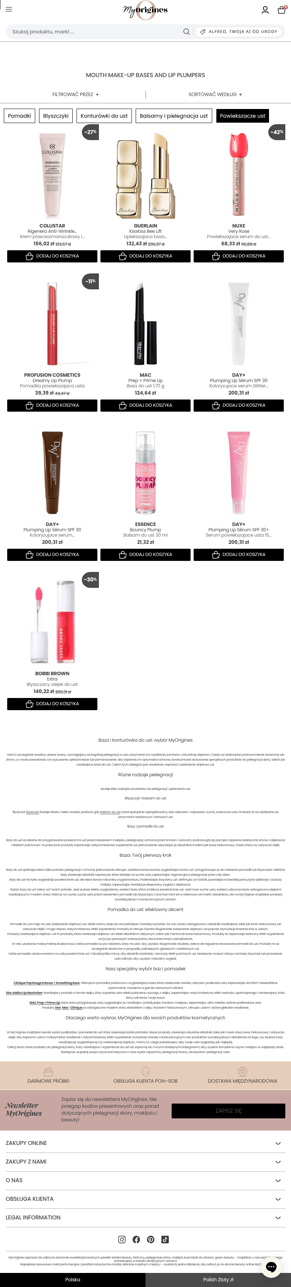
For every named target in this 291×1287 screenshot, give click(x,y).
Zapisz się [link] (229, 1111)
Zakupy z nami (26, 1162)
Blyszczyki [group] (56, 116)
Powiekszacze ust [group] (243, 116)
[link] (265, 10)
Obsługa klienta (29, 1199)
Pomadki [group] (19, 116)
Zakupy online (26, 1143)
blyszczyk (32, 812)
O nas (14, 1180)
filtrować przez (72, 94)
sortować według (213, 94)
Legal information (33, 1218)
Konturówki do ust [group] (104, 116)
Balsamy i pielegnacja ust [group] (174, 116)
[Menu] (10, 10)
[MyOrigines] (145, 10)
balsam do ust (110, 812)
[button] (271, 1267)
